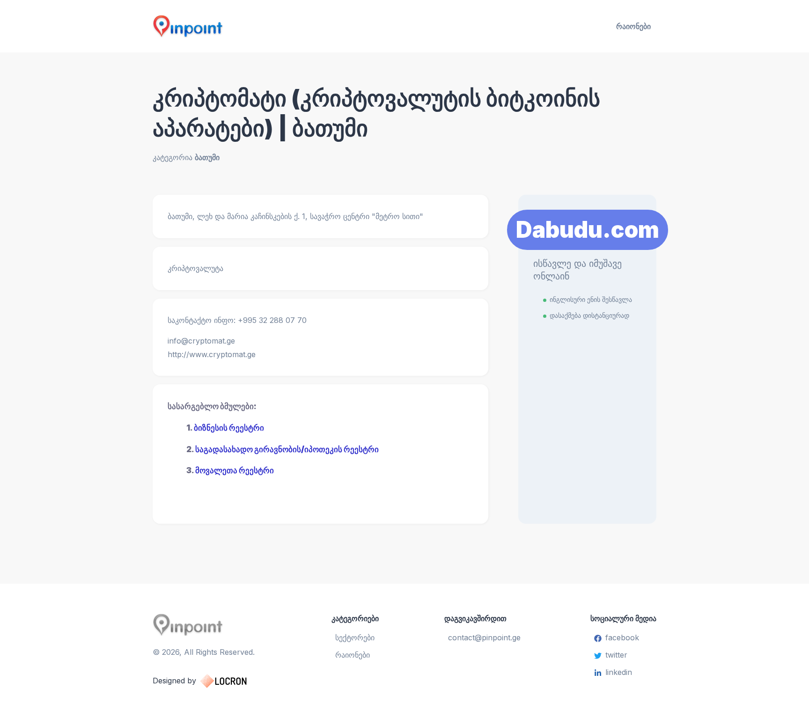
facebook (622, 637)
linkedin (618, 672)
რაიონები (633, 26)
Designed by (174, 680)
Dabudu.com (587, 229)
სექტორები (355, 637)
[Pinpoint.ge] (234, 26)
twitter (616, 654)
